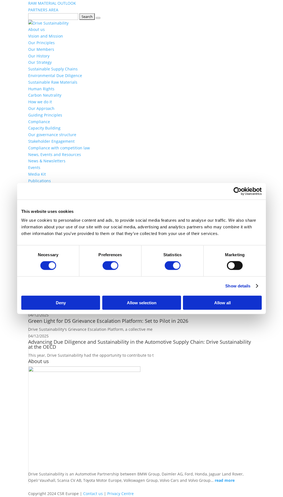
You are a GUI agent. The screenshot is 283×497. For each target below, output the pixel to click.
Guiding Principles (45, 115)
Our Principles (41, 42)
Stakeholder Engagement (51, 141)
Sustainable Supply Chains (53, 69)
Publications (39, 180)
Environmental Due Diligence (55, 75)
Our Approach (41, 108)
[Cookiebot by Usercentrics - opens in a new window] (237, 191)
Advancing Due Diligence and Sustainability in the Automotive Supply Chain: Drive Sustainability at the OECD (139, 344)
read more (225, 480)
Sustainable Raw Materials (52, 82)
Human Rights (41, 88)
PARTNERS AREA (43, 9)
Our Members (41, 49)
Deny (61, 302)
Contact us (93, 493)
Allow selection (141, 302)
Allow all (222, 302)
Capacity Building (44, 128)
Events (34, 167)
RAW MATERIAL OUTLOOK (52, 3)
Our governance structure (52, 134)
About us (36, 29)
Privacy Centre (120, 493)
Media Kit (37, 174)
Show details (237, 286)
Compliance (39, 121)
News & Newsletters (46, 160)
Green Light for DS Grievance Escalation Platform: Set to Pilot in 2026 (109, 321)
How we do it (40, 101)
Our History (38, 56)
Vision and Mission (45, 36)
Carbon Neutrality (44, 95)
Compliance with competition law (59, 147)
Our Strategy (40, 62)
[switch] (110, 265)
